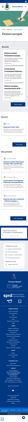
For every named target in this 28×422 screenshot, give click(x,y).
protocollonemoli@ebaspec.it (13, 378)
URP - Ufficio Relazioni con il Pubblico (13, 382)
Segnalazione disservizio (13, 399)
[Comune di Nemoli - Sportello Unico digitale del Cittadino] (7, 6)
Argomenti (9, 29)
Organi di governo (13, 313)
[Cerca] (25, 6)
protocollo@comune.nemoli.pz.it (13, 380)
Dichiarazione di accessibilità (13, 401)
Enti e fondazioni (13, 317)
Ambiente (13, 346)
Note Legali (12, 410)
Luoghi (13, 323)
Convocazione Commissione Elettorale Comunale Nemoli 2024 (13, 71)
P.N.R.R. (13, 403)
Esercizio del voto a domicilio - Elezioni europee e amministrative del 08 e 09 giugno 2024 (14, 202)
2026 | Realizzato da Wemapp (14, 413)
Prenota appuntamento (13, 395)
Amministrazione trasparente (13, 365)
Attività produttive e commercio (13, 334)
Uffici (13, 315)
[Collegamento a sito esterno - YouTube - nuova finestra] (13, 390)
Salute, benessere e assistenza (13, 348)
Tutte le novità (18, 104)
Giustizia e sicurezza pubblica (13, 342)
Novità (5, 46)
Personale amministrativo (13, 321)
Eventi (13, 357)
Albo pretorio (13, 363)
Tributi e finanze (13, 344)
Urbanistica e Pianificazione (13, 336)
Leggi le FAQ (13, 397)
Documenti (6, 151)
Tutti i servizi (19, 144)
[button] (26, 1)
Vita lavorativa (13, 332)
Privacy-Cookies (5, 410)
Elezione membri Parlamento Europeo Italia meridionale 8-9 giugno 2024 (12, 57)
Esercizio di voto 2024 (11, 127)
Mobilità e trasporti (13, 340)
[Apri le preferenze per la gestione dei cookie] (2, 419)
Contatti (13, 368)
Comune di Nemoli (17, 6)
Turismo (13, 338)
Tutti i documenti (18, 218)
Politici (13, 319)
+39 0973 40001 (13, 376)
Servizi (4, 116)
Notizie (13, 353)
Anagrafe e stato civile (13, 328)
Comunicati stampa (13, 355)
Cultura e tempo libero (13, 330)
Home (3, 29)
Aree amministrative (13, 311)
